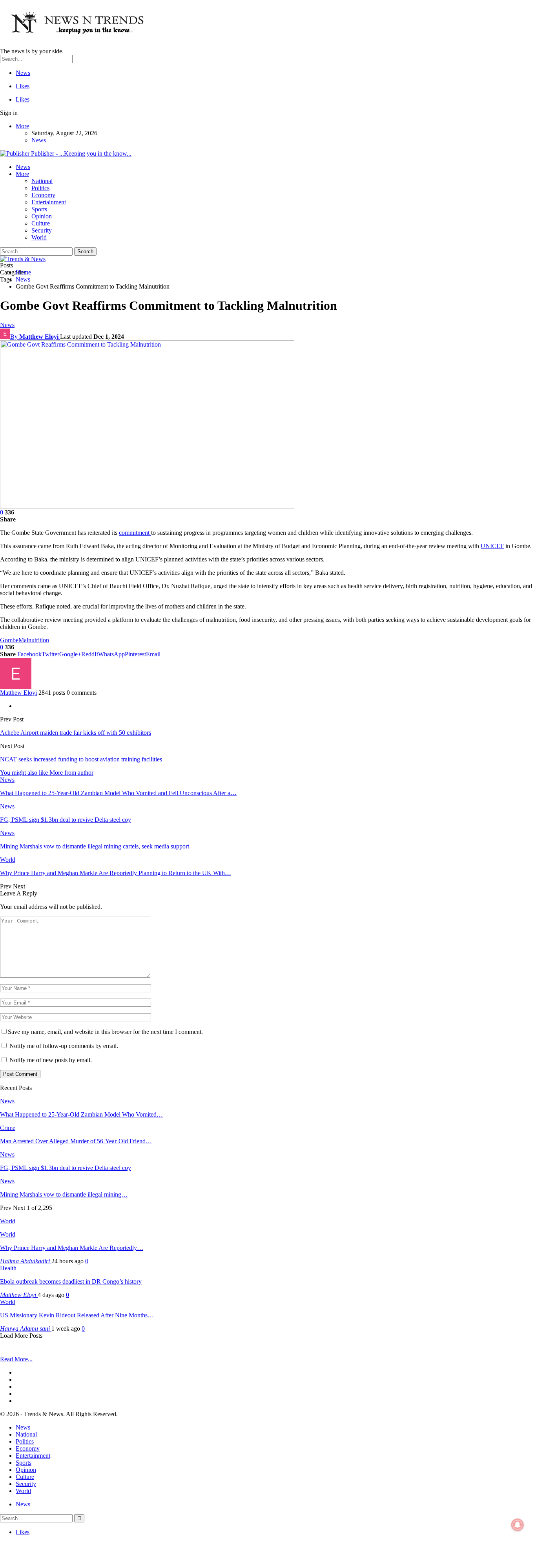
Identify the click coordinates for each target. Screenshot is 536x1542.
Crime (7, 1127)
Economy (43, 195)
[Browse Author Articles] (15, 687)
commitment (135, 532)
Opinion (41, 216)
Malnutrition (33, 640)
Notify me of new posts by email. (50, 1060)
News (23, 72)
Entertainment (48, 202)
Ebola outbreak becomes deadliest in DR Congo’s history (71, 1281)
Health (8, 1268)
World (39, 237)
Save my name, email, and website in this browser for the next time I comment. (105, 1031)
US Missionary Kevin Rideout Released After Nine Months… (77, 1315)
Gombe (9, 640)
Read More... (16, 1359)
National (42, 181)
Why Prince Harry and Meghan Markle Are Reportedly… (71, 1247)
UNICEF (492, 546)
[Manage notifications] (517, 1524)
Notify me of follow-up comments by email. (63, 1046)
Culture (40, 223)
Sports (39, 209)
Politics (40, 188)
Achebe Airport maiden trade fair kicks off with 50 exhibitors (75, 732)
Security (41, 230)
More (22, 126)
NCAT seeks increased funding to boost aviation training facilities (81, 759)
